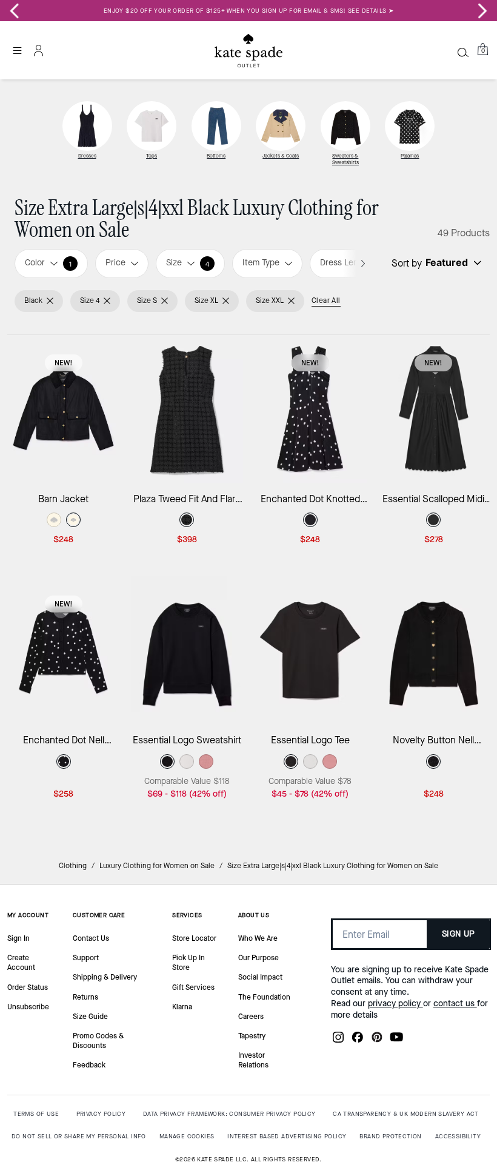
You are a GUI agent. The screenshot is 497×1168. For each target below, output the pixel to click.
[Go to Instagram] (338, 1041)
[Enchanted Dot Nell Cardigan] (63, 650)
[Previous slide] (14, 11)
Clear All (326, 300)
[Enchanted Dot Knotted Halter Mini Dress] (310, 409)
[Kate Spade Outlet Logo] (248, 50)
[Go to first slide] (482, 11)
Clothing (73, 866)
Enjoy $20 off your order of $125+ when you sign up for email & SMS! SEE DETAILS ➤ (248, 11)
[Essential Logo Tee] (310, 650)
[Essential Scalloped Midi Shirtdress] (434, 409)
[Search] (463, 52)
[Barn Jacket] (63, 409)
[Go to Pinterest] (377, 1041)
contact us (455, 1003)
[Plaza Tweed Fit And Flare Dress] (187, 409)
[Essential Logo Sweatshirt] (187, 650)
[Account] (39, 50)
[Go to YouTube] (396, 1041)
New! (64, 363)
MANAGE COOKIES (187, 1136)
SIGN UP (458, 934)
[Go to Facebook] (357, 1041)
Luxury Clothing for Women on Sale (157, 866)
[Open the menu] (17, 50)
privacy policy (395, 1003)
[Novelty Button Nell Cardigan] (434, 650)
